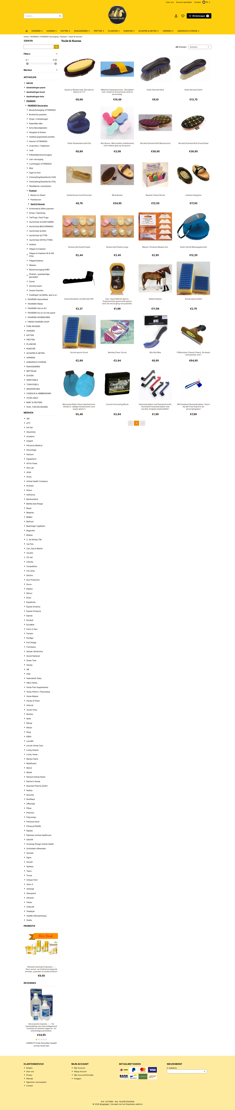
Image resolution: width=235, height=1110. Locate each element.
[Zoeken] (56, 47)
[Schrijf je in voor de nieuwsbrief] (204, 1071)
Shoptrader (104, 1104)
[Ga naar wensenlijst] (183, 16)
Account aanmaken (184, 2)
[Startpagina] (27, 31)
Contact (197, 2)
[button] (206, 2)
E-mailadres (187, 1068)
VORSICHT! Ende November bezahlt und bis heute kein (41, 1044)
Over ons (170, 2)
